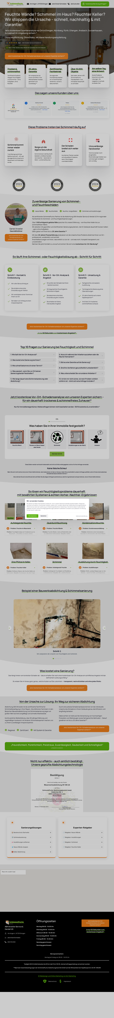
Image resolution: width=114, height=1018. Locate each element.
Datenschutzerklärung (81, 516)
